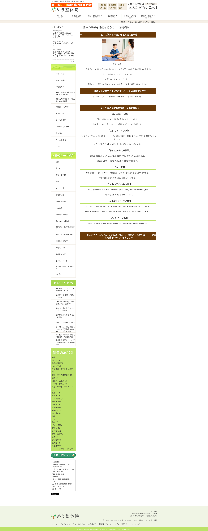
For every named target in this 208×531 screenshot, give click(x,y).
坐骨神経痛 (60, 195)
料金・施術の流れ (95, 17)
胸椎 (53, 422)
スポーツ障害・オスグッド (65, 268)
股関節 (54, 404)
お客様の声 (113, 17)
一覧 (72, 61)
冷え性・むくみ (62, 261)
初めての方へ (77, 17)
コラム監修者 (61, 140)
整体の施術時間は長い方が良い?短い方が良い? (65, 303)
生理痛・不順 (61, 248)
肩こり (58, 168)
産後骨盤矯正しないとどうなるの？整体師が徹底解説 (65, 342)
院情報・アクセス (130, 17)
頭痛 (57, 181)
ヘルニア (59, 208)
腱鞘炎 (54, 428)
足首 (53, 437)
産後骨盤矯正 (61, 254)
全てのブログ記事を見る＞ (67, 449)
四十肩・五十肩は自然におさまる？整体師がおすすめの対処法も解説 (65, 329)
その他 (58, 274)
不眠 (53, 416)
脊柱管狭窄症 (61, 201)
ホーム (60, 17)
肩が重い (55, 413)
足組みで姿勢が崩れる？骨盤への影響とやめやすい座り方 (63, 35)
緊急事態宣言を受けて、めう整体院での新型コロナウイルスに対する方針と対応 (63, 54)
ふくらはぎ (56, 398)
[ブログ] (63, 355)
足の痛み (55, 407)
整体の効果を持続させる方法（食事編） (65, 309)
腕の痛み (55, 402)
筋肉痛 (54, 443)
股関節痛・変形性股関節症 (65, 228)
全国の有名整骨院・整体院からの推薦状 (65, 100)
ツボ (53, 419)
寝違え (54, 396)
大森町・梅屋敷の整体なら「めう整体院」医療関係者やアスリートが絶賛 (104, 529)
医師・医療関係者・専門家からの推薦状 (65, 94)
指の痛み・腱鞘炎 (62, 221)
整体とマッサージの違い (65, 322)
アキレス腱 (56, 434)
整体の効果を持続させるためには (65, 316)
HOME (122, 22)
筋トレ (54, 393)
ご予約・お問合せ (148, 17)
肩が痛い (55, 446)
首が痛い (55, 440)
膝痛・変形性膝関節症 (64, 234)
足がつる (55, 431)
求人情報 (59, 133)
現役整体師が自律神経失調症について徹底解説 (65, 336)
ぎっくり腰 (60, 188)
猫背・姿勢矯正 (62, 175)
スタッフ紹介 (61, 113)
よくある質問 (61, 120)
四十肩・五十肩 (62, 215)
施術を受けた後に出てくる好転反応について (65, 289)
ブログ (58, 146)
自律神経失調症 (62, 241)
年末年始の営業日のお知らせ (63, 44)
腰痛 (57, 162)
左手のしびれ (57, 410)
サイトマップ (134, 524)
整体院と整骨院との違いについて (65, 296)
